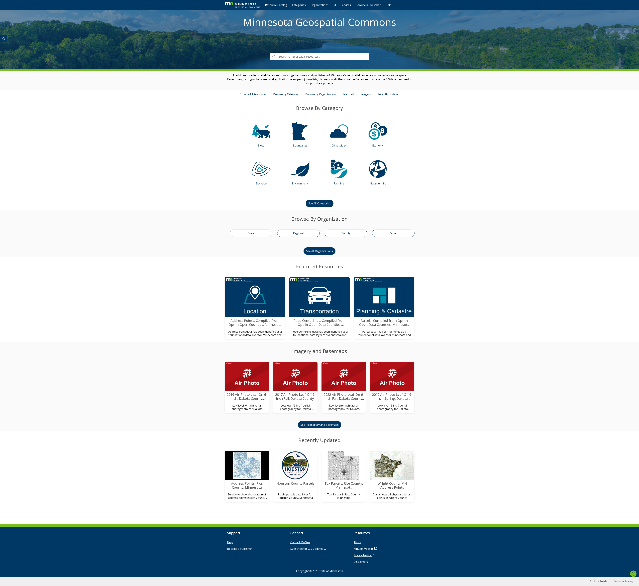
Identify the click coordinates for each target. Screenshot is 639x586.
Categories (299, 5)
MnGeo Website (364, 549)
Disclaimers (361, 562)
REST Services (342, 5)
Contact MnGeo (300, 542)
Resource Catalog (276, 5)
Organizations (319, 5)
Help (388, 5)
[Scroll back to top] (633, 574)
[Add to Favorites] (3, 38)
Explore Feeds (598, 581)
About (357, 542)
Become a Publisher (368, 5)
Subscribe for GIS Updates (307, 549)
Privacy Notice (363, 555)
